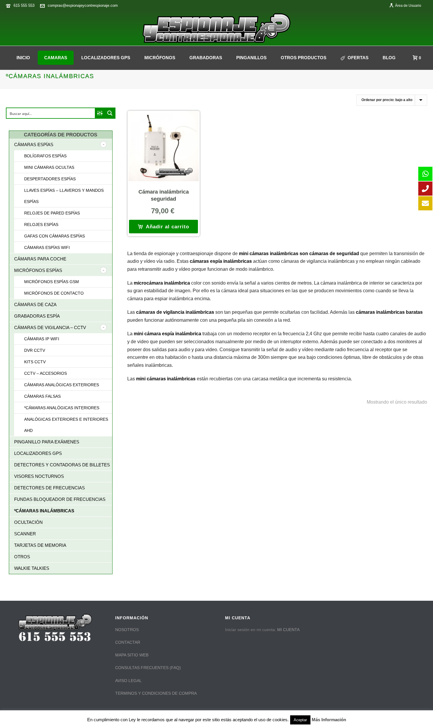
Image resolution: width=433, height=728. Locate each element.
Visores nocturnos (39, 476)
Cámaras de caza (35, 304)
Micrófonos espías (38, 270)
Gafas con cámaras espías (54, 236)
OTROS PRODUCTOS (303, 57)
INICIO (23, 57)
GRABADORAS (205, 57)
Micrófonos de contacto (54, 293)
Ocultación (28, 522)
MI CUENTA (288, 629)
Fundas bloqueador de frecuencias (59, 499)
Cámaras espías (33, 144)
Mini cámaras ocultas (49, 167)
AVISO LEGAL (128, 680)
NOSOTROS (127, 629)
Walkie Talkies (31, 568)
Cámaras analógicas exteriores (61, 384)
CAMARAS (55, 57)
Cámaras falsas (42, 396)
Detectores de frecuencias (49, 487)
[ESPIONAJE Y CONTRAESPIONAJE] (216, 28)
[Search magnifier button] (110, 113)
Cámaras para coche (40, 258)
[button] (163, 226)
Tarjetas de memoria (40, 545)
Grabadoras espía (37, 315)
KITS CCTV (35, 361)
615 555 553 (24, 5)
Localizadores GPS (105, 57)
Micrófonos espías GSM (51, 281)
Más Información (329, 719)
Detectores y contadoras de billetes (62, 464)
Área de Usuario (408, 6)
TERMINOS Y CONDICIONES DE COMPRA (156, 693)
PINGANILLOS (251, 57)
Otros (22, 556)
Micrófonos (159, 57)
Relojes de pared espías (52, 213)
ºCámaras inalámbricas (44, 510)
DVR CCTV (34, 350)
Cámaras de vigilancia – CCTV (50, 327)
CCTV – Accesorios (45, 373)
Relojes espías (41, 224)
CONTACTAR (127, 642)
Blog (389, 57)
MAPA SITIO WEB (131, 655)
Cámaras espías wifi (47, 247)
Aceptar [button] (300, 720)
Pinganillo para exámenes (46, 441)
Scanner (25, 533)
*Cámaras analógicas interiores (61, 407)
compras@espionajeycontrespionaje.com (83, 5)
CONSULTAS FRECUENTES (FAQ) (148, 667)
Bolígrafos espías (45, 155)
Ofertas (358, 57)
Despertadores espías (50, 178)
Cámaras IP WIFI (41, 338)
